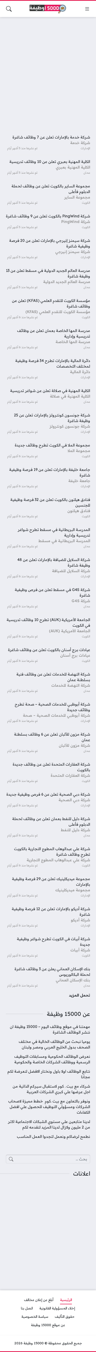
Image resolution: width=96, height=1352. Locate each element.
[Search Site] (8, 8)
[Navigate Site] (87, 8)
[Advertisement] (48, 71)
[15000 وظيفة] (48, 9)
